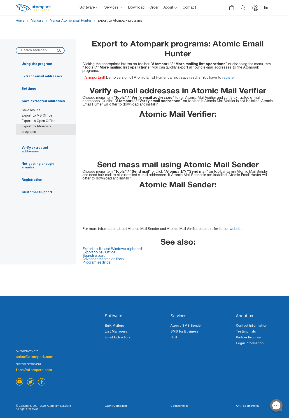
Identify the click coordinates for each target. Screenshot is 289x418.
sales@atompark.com (34, 357)
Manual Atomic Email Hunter (70, 20)
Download (136, 7)
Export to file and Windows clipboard (112, 249)
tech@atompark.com (34, 370)
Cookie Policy (179, 406)
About (168, 7)
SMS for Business (184, 331)
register (228, 77)
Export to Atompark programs (36, 129)
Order (153, 7)
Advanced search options (103, 259)
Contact (189, 7)
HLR (173, 337)
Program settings (96, 262)
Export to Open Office (38, 121)
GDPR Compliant (116, 406)
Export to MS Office (37, 115)
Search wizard (93, 255)
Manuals (37, 20)
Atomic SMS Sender (186, 325)
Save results (31, 110)
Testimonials (246, 331)
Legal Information (249, 343)
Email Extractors (117, 337)
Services (111, 7)
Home (20, 20)
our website (233, 229)
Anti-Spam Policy (247, 406)
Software (87, 7)
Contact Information (251, 325)
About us (244, 316)
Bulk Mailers (114, 325)
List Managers (116, 331)
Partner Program (248, 337)
